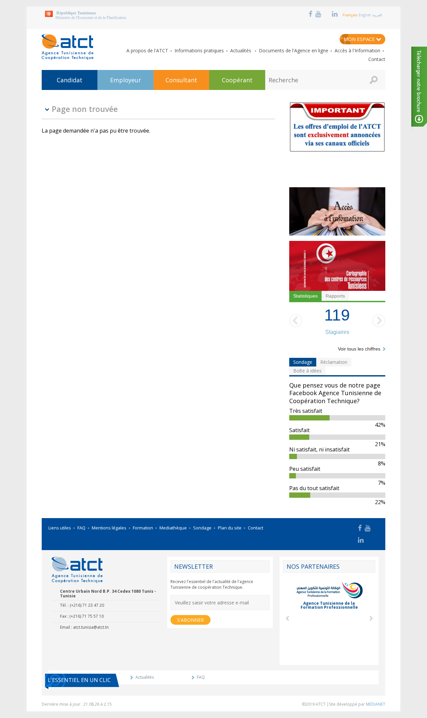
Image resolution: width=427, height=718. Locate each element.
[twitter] (326, 14)
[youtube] (319, 14)
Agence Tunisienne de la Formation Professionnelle (329, 605)
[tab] (305, 296)
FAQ (81, 528)
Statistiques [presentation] (305, 296)
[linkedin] (335, 14)
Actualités (241, 50)
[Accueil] (67, 47)
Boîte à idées (307, 370)
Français (350, 14)
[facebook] (311, 14)
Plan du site (230, 528)
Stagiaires (337, 332)
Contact (376, 59)
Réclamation (333, 362)
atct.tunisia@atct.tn (91, 627)
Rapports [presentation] (335, 296)
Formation (143, 528)
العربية (377, 14)
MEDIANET (375, 704)
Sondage (302, 362)
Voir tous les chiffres (359, 349)
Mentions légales (109, 528)
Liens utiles (59, 528)
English (365, 14)
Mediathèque (173, 528)
